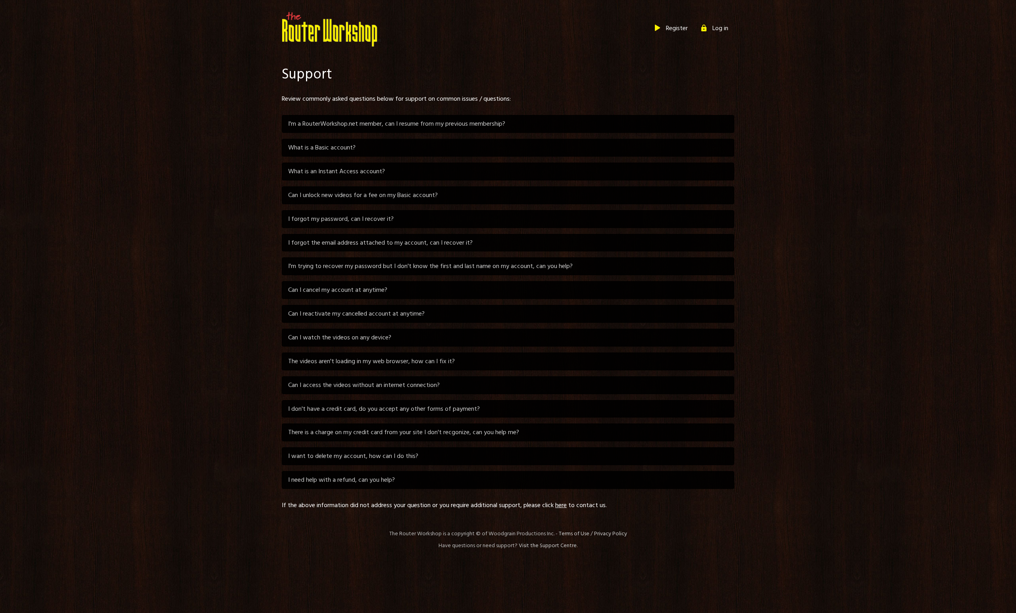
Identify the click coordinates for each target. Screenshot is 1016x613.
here (561, 505)
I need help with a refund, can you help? (341, 479)
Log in (720, 28)
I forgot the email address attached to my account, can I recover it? (380, 242)
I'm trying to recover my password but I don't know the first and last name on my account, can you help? (430, 266)
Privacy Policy (610, 534)
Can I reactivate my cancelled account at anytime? (356, 313)
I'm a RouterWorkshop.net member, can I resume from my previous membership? (396, 123)
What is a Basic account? (322, 147)
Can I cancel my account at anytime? (337, 289)
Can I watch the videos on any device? (339, 337)
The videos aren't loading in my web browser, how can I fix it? (371, 361)
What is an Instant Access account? (336, 171)
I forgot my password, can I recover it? (341, 219)
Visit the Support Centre (548, 546)
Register (677, 28)
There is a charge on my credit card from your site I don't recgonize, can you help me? (403, 432)
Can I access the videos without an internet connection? (364, 385)
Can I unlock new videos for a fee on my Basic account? (363, 195)
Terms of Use (574, 534)
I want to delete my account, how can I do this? (353, 456)
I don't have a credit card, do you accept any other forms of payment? (384, 408)
